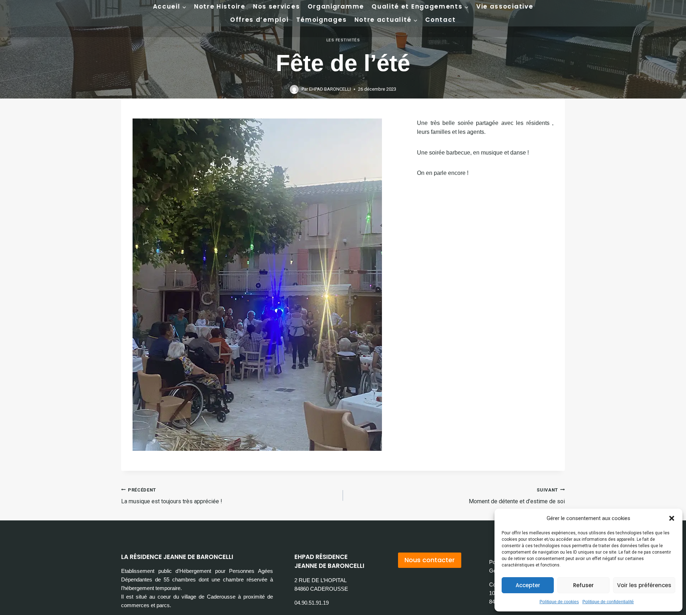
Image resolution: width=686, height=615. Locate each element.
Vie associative (504, 6)
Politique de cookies (559, 601)
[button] (671, 518)
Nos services (276, 6)
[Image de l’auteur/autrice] (294, 89)
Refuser (583, 585)
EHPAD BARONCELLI (330, 89)
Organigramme (336, 6)
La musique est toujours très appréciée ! (171, 496)
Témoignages (321, 19)
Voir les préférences (644, 585)
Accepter (528, 585)
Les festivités (343, 40)
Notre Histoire (219, 6)
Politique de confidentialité (608, 601)
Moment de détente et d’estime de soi (517, 496)
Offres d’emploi (259, 19)
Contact (440, 19)
